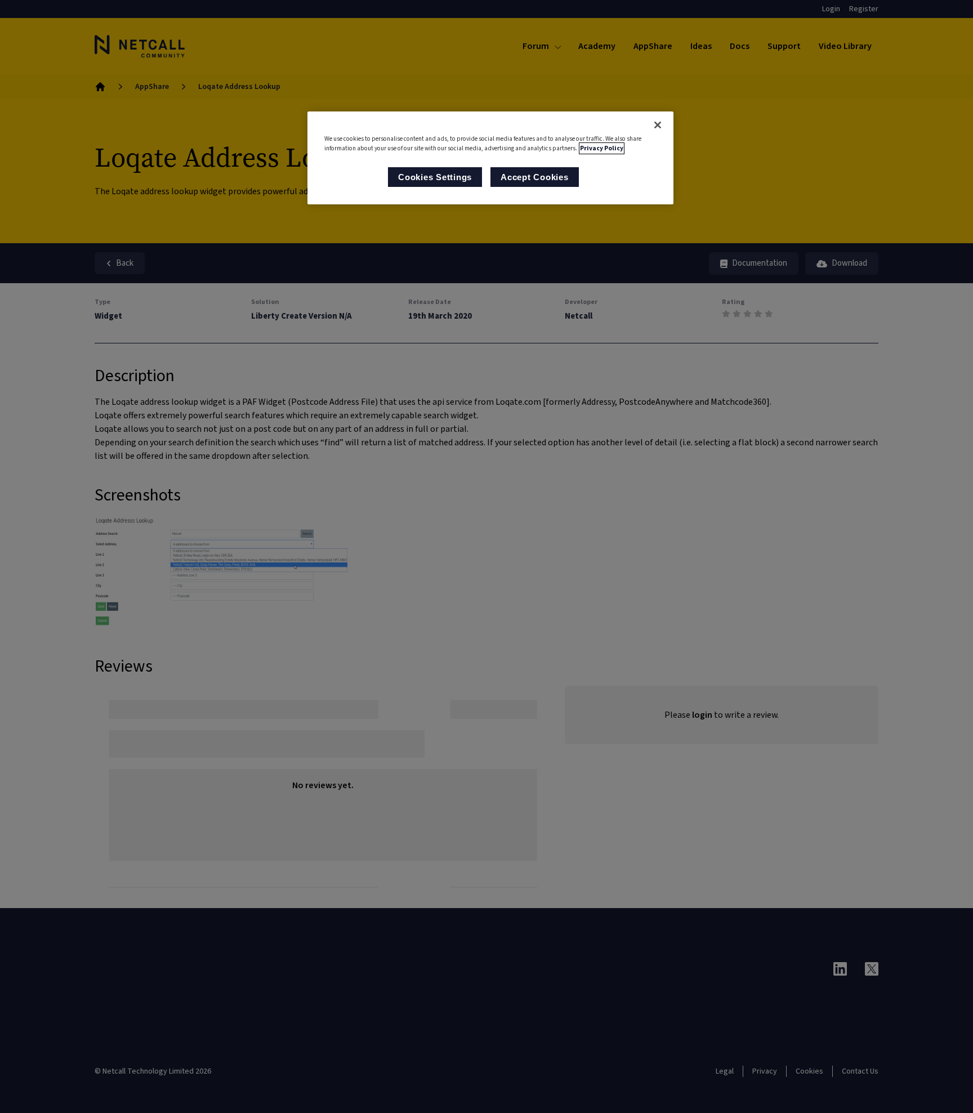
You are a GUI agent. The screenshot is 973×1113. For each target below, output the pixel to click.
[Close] (657, 125)
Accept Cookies (535, 177)
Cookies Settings (435, 177)
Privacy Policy (601, 148)
